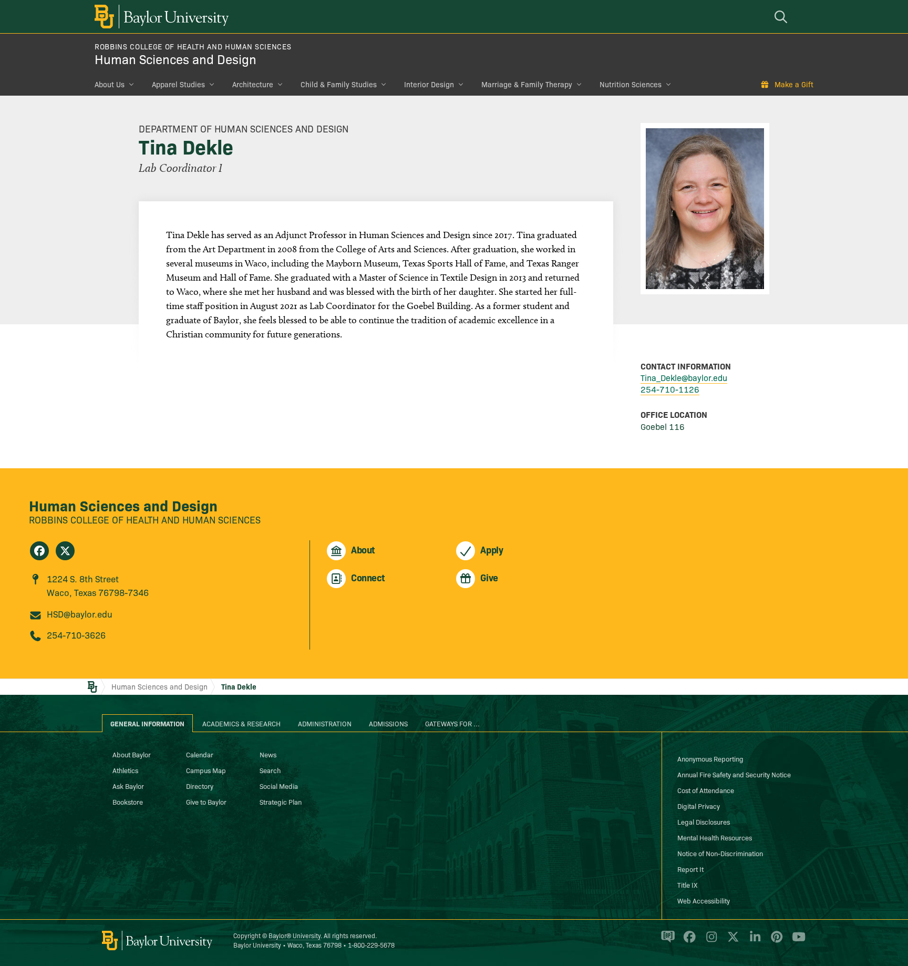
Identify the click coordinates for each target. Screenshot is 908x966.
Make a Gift (794, 84)
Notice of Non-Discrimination (720, 853)
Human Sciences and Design (175, 58)
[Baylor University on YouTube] (796, 941)
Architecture (252, 84)
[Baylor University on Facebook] (687, 941)
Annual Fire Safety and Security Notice (734, 774)
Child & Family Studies (339, 84)
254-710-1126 (670, 389)
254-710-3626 (76, 635)
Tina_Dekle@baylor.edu (684, 377)
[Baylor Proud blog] (666, 941)
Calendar (199, 754)
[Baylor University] (159, 16)
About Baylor (131, 754)
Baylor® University (295, 935)
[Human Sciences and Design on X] (65, 550)
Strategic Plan (281, 801)
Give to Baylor (206, 801)
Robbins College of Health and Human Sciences (193, 46)
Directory (199, 785)
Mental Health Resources (714, 837)
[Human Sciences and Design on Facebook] (39, 550)
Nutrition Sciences (631, 84)
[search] (782, 16)
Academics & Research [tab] (241, 723)
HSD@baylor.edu (79, 614)
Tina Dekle (238, 686)
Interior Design (429, 84)
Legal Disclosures (703, 821)
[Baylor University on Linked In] (753, 941)
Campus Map (206, 770)
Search (270, 770)
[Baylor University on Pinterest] (775, 941)
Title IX (687, 884)
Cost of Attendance (705, 790)
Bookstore (127, 801)
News (268, 754)
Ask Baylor (128, 785)
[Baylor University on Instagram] (709, 941)
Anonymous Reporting (710, 758)
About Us (110, 84)
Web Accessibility (703, 900)
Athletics (125, 770)
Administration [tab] (325, 723)
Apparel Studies (178, 84)
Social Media (279, 785)
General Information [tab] (147, 723)
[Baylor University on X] (731, 941)
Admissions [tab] (388, 723)
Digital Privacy (698, 805)
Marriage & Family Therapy (526, 84)
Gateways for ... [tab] (452, 723)
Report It (690, 868)
